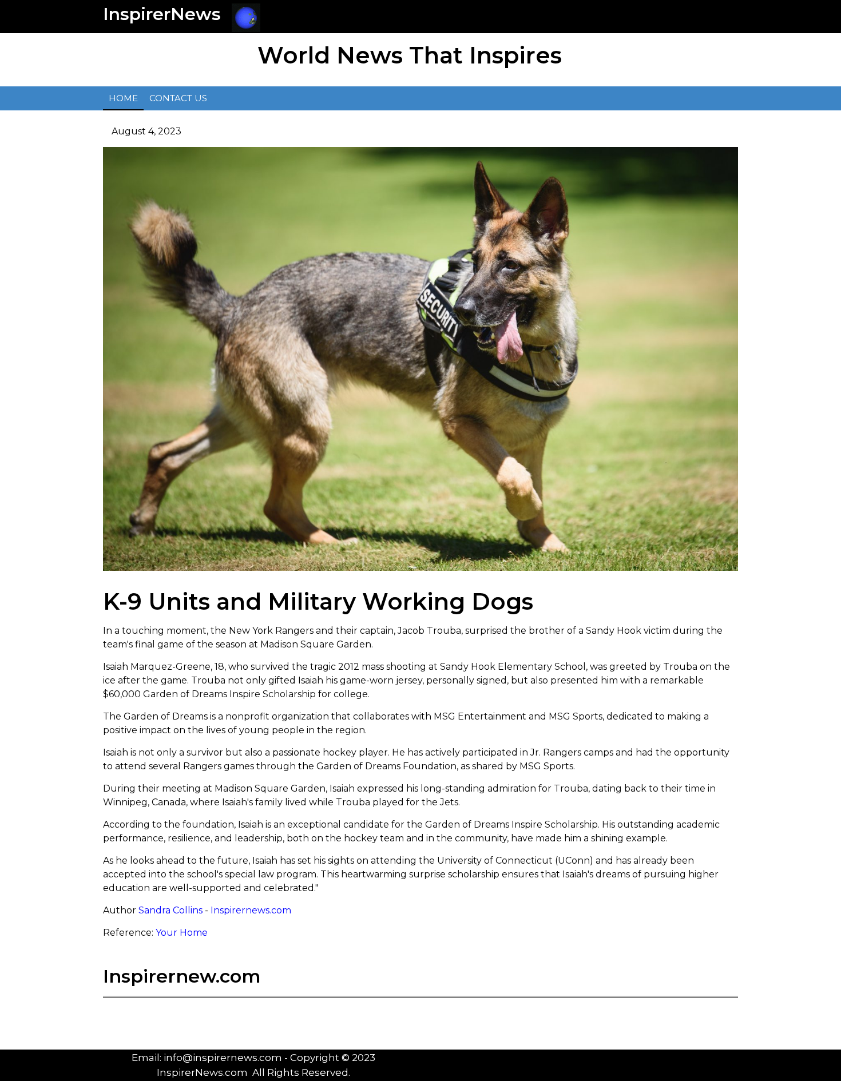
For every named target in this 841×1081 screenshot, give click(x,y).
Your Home (182, 932)
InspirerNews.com (202, 1072)
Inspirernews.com (251, 910)
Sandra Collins (170, 910)
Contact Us (178, 98)
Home (123, 98)
